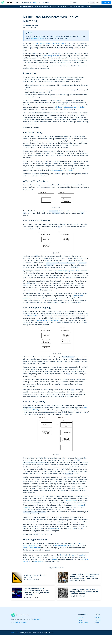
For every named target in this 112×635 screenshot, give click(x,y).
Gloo (62, 170)
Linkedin (98, 618)
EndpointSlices (33, 316)
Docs (18, 2)
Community (25, 2)
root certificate (71, 501)
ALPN (52, 528)
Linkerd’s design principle (50, 56)
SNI (57, 528)
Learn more (88, 6)
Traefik (70, 170)
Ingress (31, 408)
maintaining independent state (68, 271)
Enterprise (45, 2)
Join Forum (106, 2)
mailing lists (38, 562)
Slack (86, 559)
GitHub (54, 559)
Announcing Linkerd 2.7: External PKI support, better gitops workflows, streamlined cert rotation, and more (84, 576)
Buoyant (37, 619)
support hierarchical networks (47, 320)
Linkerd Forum (83, 623)
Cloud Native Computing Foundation (72, 555)
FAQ (39, 2)
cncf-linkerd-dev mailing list (64, 545)
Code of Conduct (20, 622)
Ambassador (56, 170)
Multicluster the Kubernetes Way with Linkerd (69, 107)
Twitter (25, 562)
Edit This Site (15, 633)
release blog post (37, 38)
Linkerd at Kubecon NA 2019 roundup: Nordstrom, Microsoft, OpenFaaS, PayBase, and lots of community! (36, 591)
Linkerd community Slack (32, 548)
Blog (34, 2)
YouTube (98, 620)
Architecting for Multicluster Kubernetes (50, 43)
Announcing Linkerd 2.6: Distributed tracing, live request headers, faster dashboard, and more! (83, 591)
